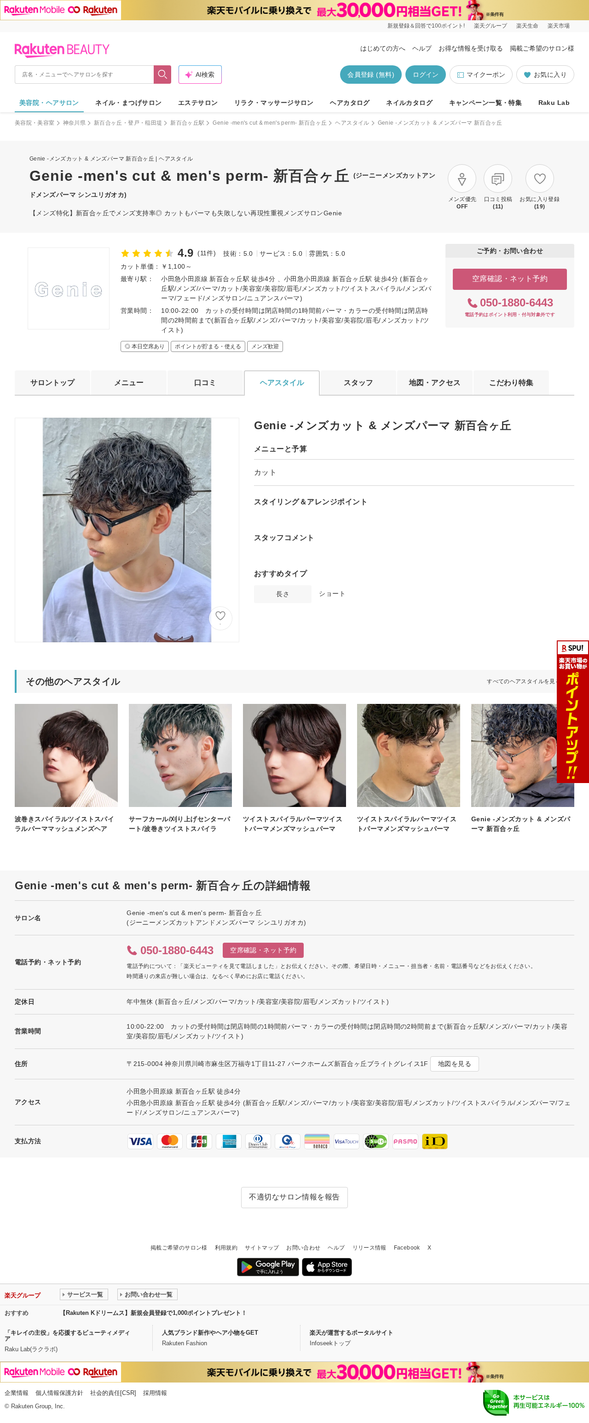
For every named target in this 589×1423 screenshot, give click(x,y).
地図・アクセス (435, 382)
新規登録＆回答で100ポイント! (426, 26)
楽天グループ (490, 26)
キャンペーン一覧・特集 (485, 102)
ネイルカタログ (409, 102)
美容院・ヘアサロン (49, 102)
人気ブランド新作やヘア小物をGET (210, 1332)
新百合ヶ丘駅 (187, 123)
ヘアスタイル (352, 123)
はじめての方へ (382, 48)
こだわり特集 (511, 382)
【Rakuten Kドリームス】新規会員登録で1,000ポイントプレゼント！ (153, 1312)
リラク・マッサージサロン (274, 102)
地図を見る (454, 1063)
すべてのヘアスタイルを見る (524, 681)
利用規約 (226, 1247)
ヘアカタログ (350, 102)
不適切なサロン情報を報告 (294, 1197)
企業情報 (17, 1392)
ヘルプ (422, 48)
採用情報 (155, 1392)
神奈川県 (74, 123)
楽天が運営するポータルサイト (351, 1332)
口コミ (205, 382)
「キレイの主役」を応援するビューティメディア (67, 1335)
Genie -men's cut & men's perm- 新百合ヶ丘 (270, 123)
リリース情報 (369, 1247)
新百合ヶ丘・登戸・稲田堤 (128, 123)
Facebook (407, 1247)
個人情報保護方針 (59, 1392)
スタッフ (358, 382)
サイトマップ (262, 1247)
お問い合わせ (303, 1247)
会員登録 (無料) (370, 74)
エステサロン (198, 102)
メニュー (129, 382)
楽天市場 (559, 26)
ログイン (426, 74)
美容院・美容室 (35, 123)
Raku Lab (554, 102)
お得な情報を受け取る (471, 48)
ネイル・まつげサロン (128, 102)
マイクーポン (486, 74)
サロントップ (52, 382)
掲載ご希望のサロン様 (542, 48)
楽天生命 (527, 26)
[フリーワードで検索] (163, 74)
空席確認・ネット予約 (510, 278)
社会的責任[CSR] (113, 1392)
